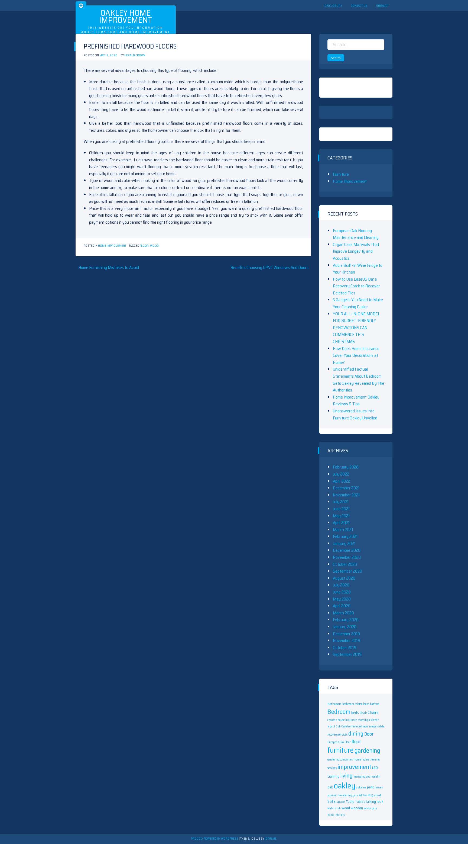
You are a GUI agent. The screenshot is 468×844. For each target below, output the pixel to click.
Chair (363, 712)
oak (330, 787)
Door (368, 734)
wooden (357, 808)
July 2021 (341, 501)
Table (350, 801)
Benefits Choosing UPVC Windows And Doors (269, 267)
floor (144, 245)
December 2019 (346, 633)
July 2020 (341, 585)
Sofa (331, 801)
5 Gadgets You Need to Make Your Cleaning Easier (358, 303)
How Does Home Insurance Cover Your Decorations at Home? (356, 355)
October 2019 (344, 647)
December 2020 (346, 550)
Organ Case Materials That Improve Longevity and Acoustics (356, 251)
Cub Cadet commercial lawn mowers (357, 726)
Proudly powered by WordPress (215, 838)
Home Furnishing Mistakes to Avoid (108, 267)
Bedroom (338, 712)
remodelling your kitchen (353, 795)
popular (332, 795)
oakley (344, 785)
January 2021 (344, 543)
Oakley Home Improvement (125, 16)
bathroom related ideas (355, 704)
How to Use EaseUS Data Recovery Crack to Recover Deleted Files (356, 286)
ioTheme (271, 838)
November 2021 (346, 495)
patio (371, 787)
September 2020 (347, 571)
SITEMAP (382, 5)
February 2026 (346, 467)
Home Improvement (112, 245)
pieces (379, 787)
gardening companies (340, 759)
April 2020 (341, 605)
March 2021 (343, 529)
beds (355, 712)
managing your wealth (366, 776)
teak (380, 801)
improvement (354, 767)
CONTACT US (359, 5)
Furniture (341, 174)
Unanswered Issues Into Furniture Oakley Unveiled (355, 414)
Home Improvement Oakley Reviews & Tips (356, 400)
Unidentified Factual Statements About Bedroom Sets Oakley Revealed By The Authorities (358, 379)
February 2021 (345, 536)
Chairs (373, 712)
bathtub (374, 704)
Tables (360, 801)
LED (375, 768)
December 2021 (346, 487)
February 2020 (346, 619)
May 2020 (342, 599)
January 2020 (344, 626)
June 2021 (341, 508)
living (346, 775)
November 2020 (347, 557)
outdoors (361, 787)
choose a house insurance (342, 720)
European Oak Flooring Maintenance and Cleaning (356, 234)
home (357, 759)
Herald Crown (134, 55)
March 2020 (343, 612)
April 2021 (341, 522)
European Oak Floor (339, 742)
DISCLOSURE (333, 5)
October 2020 (345, 564)
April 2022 (341, 481)
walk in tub (334, 808)
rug (370, 795)
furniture (340, 750)
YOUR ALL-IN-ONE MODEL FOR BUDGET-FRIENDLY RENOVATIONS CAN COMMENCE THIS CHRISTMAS (356, 327)
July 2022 (341, 474)
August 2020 (344, 578)
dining (355, 733)
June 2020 (342, 592)
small (378, 795)
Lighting (333, 776)
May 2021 (341, 515)
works (367, 808)
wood (154, 245)
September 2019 (347, 654)
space (340, 801)
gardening (367, 750)
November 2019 (346, 640)
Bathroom (334, 703)
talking (371, 801)
